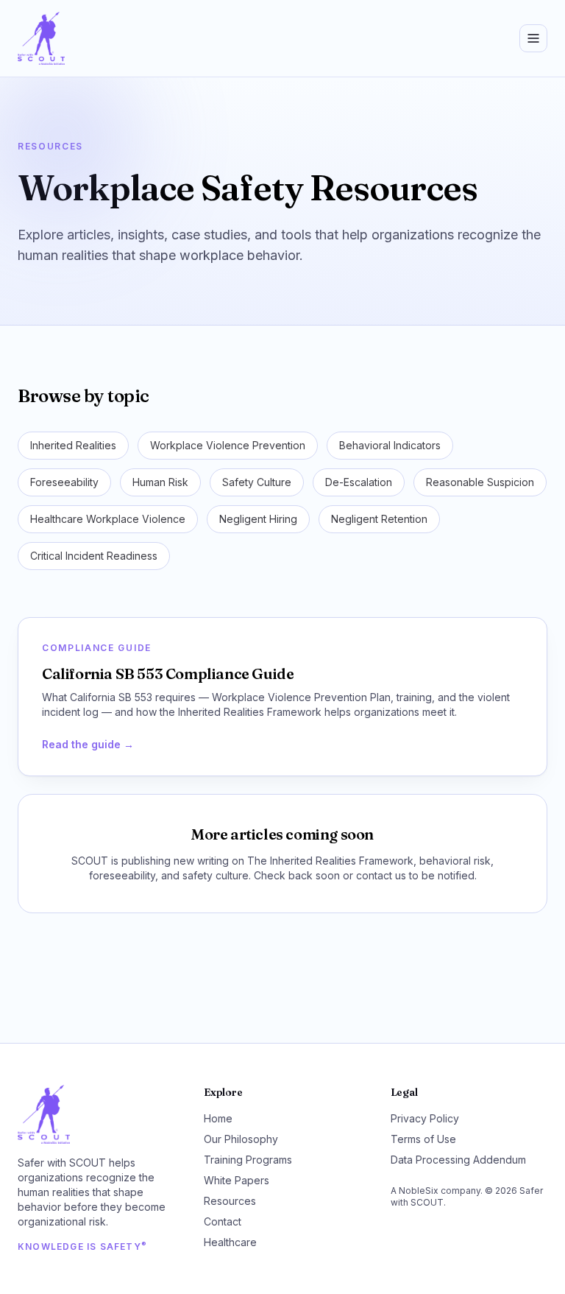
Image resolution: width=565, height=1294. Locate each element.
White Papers (236, 1180)
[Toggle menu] (533, 38)
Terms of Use (423, 1139)
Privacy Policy (425, 1118)
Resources (230, 1201)
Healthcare (230, 1242)
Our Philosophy (241, 1139)
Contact (222, 1221)
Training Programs (248, 1159)
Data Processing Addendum (458, 1159)
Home (218, 1118)
